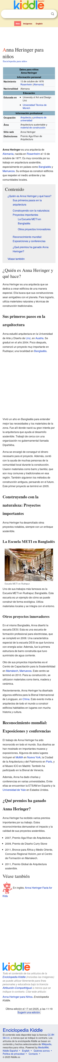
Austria (39, 338)
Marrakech (12, 671)
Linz (28, 338)
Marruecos (9, 171)
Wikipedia (46, 1044)
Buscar (52, 14)
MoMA (19, 757)
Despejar (46, 14)
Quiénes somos (42, 1050)
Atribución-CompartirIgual (17, 988)
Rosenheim (26, 84)
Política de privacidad (13, 1053)
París (49, 761)
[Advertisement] (29, 36)
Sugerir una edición (29, 1012)
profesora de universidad (33, 119)
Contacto (33, 1053)
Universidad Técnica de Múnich (35, 106)
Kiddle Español (10, 1050)
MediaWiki (43, 1047)
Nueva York (34, 757)
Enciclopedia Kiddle (14, 977)
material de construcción (32, 127)
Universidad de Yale (14, 790)
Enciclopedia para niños (15, 61)
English (39, 23)
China (26, 699)
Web (18, 23)
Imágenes (27, 23)
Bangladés (45, 167)
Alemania (38, 84)
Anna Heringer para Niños (18, 997)
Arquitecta (25, 117)
